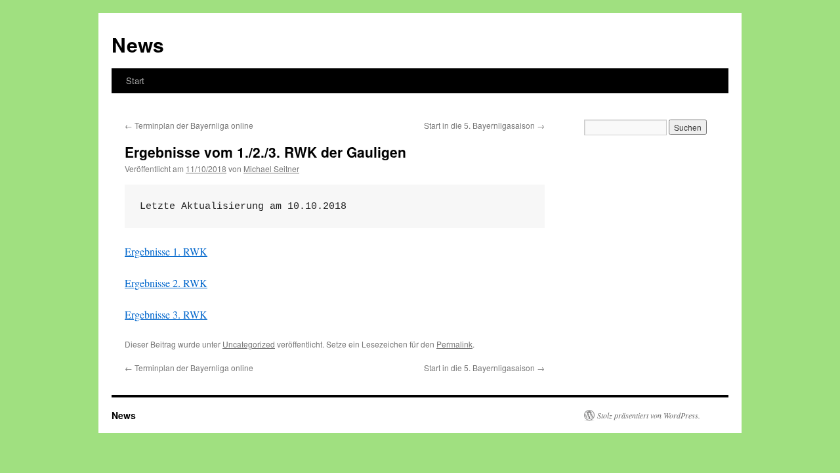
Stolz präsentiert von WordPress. (648, 415)
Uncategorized (248, 343)
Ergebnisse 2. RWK (166, 283)
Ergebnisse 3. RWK (166, 314)
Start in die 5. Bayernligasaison (484, 125)
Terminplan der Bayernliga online (189, 125)
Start (135, 80)
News (138, 44)
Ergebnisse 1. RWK (166, 251)
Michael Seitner (271, 168)
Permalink (454, 343)
